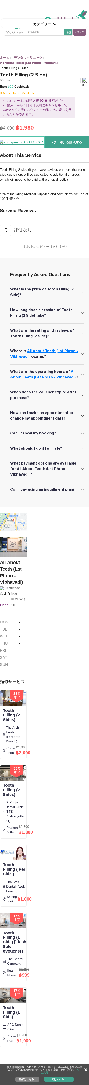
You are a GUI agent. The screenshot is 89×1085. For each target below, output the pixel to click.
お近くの (79, 32)
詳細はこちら (26, 1079)
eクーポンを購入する (67, 142)
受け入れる (58, 1079)
